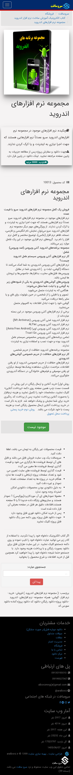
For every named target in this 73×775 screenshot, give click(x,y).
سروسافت (63, 14)
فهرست (58, 658)
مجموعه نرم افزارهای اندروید (49, 22)
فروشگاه (49, 14)
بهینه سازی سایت (36, 754)
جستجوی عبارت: (36, 567)
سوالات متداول (54, 634)
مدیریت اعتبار (55, 642)
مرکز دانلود (57, 654)
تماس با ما (56, 650)
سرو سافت (21, 767)
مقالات (59, 638)
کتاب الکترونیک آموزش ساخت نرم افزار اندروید (39, 18)
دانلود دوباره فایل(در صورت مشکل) (44, 630)
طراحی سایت (55, 754)
